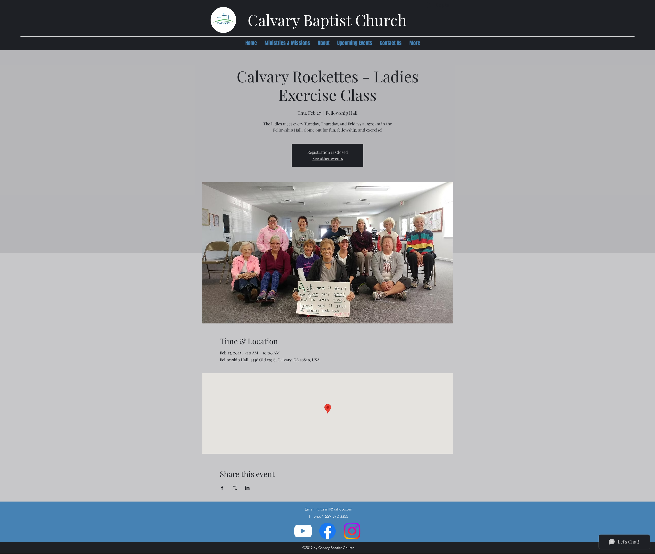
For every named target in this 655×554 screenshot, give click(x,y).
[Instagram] (352, 531)
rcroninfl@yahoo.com (334, 509)
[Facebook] (327, 531)
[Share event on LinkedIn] (247, 488)
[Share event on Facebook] (222, 488)
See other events (327, 158)
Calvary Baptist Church (327, 19)
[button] (287, 43)
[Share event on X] (234, 488)
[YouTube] (303, 531)
